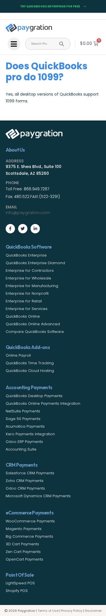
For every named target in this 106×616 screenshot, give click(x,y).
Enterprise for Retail (24, 301)
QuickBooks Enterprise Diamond (35, 263)
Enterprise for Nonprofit (27, 293)
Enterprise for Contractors (30, 270)
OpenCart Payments (24, 559)
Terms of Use (48, 610)
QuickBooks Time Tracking (30, 363)
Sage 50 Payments (23, 418)
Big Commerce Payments (29, 536)
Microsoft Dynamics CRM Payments (38, 496)
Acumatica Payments (25, 426)
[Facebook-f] (10, 228)
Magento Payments (24, 528)
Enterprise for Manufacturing (32, 285)
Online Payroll (18, 355)
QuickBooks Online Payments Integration (43, 403)
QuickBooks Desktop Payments (34, 396)
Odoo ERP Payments (24, 441)
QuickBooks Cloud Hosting (30, 370)
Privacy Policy (71, 610)
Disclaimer (93, 610)
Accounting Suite (21, 449)
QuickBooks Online (23, 316)
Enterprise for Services (26, 308)
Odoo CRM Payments (25, 488)
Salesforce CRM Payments (30, 473)
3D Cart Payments (22, 544)
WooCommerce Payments (30, 521)
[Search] (61, 43)
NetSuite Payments (23, 411)
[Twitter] (22, 228)
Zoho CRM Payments (25, 480)
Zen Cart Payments (23, 551)
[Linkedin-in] (35, 228)
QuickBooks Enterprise (26, 255)
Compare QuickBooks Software (35, 331)
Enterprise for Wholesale (28, 278)
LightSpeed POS (20, 583)
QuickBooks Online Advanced (33, 324)
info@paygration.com (28, 213)
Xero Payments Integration (30, 434)
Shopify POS (17, 590)
